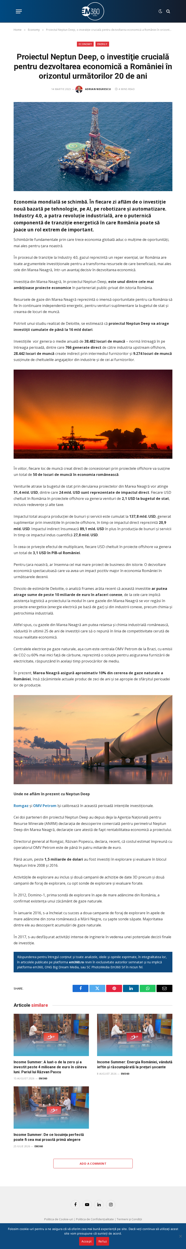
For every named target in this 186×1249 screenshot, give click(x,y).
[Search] (167, 11)
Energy (102, 44)
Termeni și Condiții (129, 1219)
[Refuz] (180, 1236)
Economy (85, 44)
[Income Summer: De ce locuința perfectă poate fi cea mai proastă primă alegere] (51, 1107)
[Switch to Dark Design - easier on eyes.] (160, 11)
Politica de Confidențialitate (95, 1219)
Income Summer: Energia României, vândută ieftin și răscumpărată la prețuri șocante (134, 1064)
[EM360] (93, 11)
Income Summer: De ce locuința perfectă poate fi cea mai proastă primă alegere (49, 1137)
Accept (86, 1241)
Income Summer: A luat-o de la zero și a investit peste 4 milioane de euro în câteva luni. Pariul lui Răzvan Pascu (50, 1067)
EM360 (43, 1078)
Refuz (102, 1241)
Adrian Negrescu (98, 89)
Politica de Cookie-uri (58, 1219)
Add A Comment (93, 1163)
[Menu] (19, 11)
